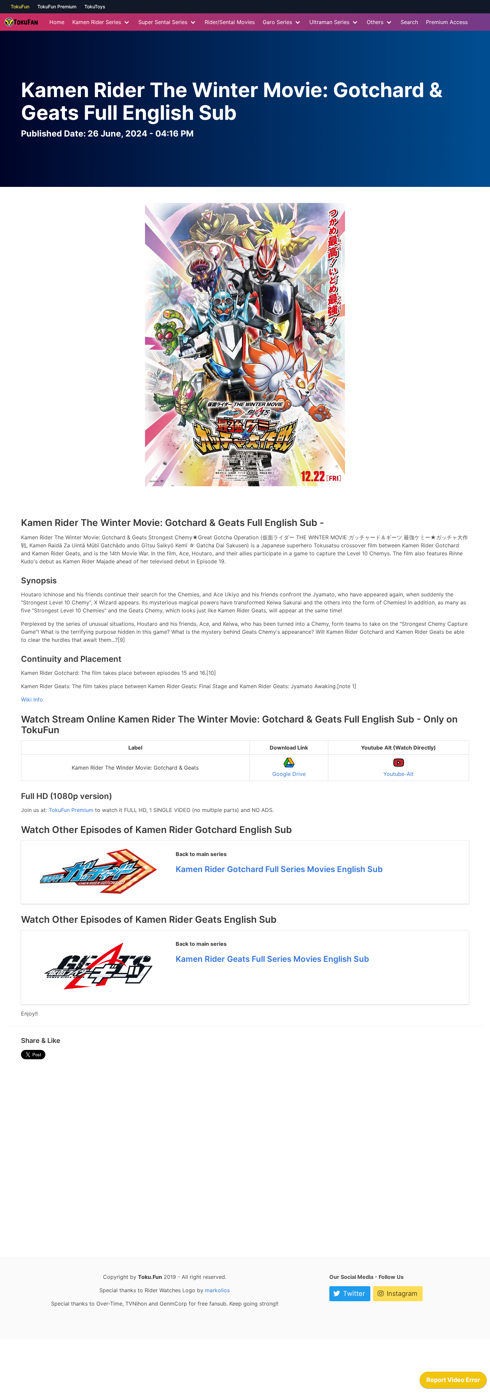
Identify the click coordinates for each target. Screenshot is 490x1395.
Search (409, 22)
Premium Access (447, 22)
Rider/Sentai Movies (230, 22)
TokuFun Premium (56, 6)
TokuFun (20, 6)
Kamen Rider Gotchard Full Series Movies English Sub (279, 869)
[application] (453, 1381)
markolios (217, 1290)
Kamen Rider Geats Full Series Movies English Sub (272, 959)
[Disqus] (245, 1155)
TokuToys (94, 6)
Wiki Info (32, 699)
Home (56, 22)
